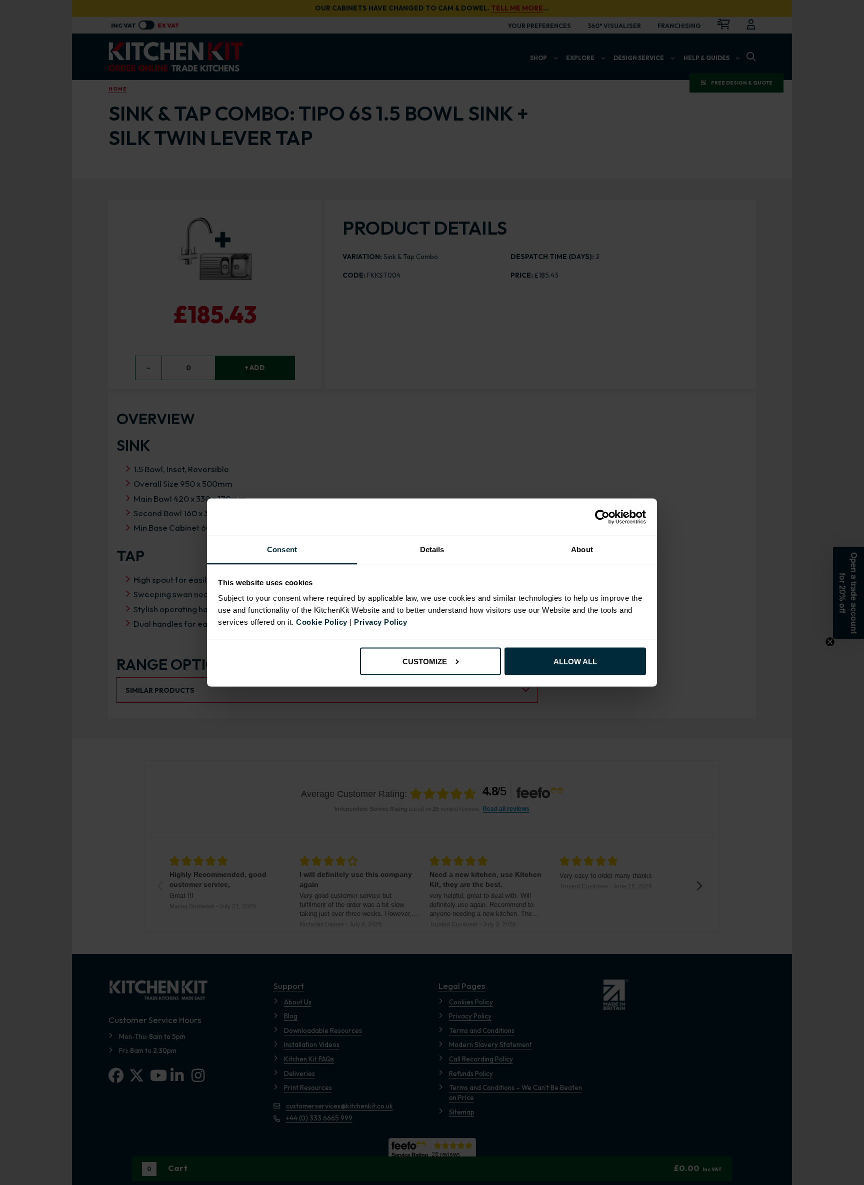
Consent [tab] (282, 549)
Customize (424, 661)
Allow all (575, 661)
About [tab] (582, 549)
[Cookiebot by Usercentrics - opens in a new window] (602, 517)
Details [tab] (432, 549)
